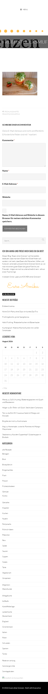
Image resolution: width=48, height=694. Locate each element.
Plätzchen (6, 535)
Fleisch (5, 481)
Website (6, 197)
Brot (4, 459)
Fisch (4, 475)
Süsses (4, 562)
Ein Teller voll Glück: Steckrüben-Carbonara (26, 407)
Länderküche (7, 612)
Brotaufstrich (7, 464)
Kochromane (22, 421)
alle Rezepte (7, 450)
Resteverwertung (8, 660)
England (5, 621)
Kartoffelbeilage (8, 606)
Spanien (5, 648)
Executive (37, 688)
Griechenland (7, 627)
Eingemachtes (7, 470)
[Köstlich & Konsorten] (12, 678)
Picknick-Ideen (7, 529)
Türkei (4, 654)
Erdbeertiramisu (8, 306)
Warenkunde (7, 589)
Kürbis (4, 496)
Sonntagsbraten (8, 671)
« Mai (4, 388)
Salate (4, 546)
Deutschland (7, 616)
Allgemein (6, 585)
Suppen (5, 556)
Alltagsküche (7, 596)
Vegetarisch (6, 573)
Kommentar (8, 140)
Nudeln (5, 519)
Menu (25, 9)
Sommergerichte (8, 666)
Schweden (6, 643)
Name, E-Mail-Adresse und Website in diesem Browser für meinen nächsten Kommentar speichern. (23, 218)
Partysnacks (6, 524)
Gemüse (5, 492)
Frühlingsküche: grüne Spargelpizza (15, 317)
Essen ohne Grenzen (16, 688)
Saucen (5, 551)
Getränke (5, 502)
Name (5, 170)
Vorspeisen (6, 578)
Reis (3, 540)
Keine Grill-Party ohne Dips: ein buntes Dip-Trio (20, 311)
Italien (4, 632)
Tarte (4, 567)
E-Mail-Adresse (10, 184)
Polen (4, 638)
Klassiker (5, 508)
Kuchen (5, 513)
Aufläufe (5, 601)
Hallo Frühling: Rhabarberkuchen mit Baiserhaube (20, 322)
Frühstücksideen (8, 486)
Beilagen (5, 454)
